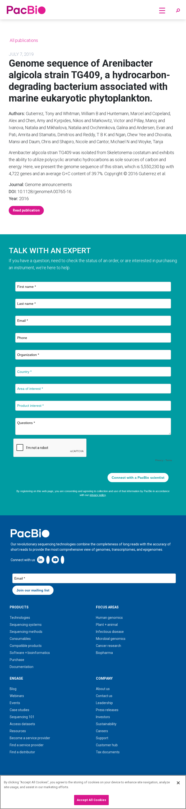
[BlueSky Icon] (62, 559)
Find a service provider (27, 745)
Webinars (17, 696)
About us (103, 689)
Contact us (104, 696)
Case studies (19, 710)
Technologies (20, 618)
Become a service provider (30, 738)
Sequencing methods (26, 632)
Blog (13, 689)
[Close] (178, 783)
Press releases (107, 710)
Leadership (104, 703)
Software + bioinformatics (30, 653)
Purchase (17, 660)
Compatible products (26, 646)
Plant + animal (107, 625)
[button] (178, 10)
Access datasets (22, 724)
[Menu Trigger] (162, 10)
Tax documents (108, 752)
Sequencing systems (26, 625)
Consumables (20, 639)
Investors (103, 717)
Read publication (26, 210)
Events (15, 703)
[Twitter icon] (48, 559)
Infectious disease (110, 632)
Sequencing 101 (22, 717)
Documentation (21, 667)
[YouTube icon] (55, 559)
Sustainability (106, 724)
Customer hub (107, 745)
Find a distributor (22, 752)
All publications (23, 40)
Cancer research (108, 646)
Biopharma (104, 653)
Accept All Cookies (91, 800)
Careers (102, 731)
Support (102, 738)
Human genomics (109, 618)
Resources (18, 731)
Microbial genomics (110, 639)
